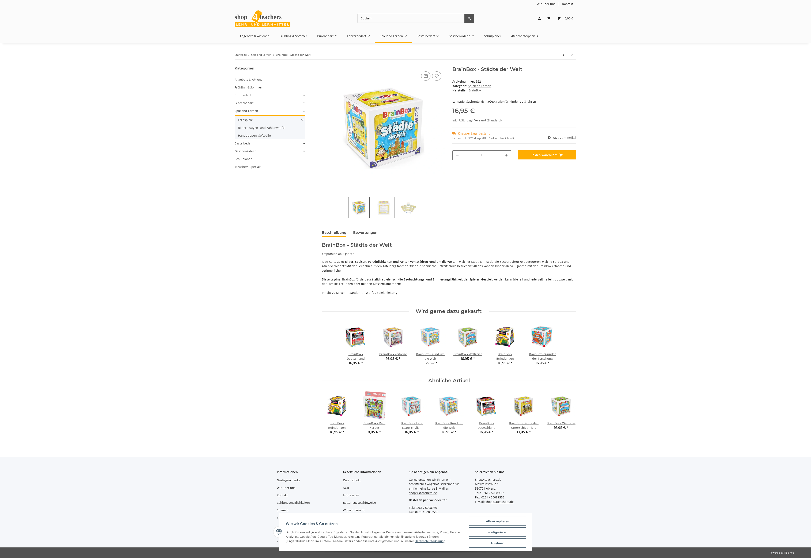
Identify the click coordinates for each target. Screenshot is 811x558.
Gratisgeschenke (288, 480)
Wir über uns (546, 4)
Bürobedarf (243, 95)
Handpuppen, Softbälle (254, 135)
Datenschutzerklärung (430, 541)
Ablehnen (498, 543)
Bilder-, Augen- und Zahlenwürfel (261, 128)
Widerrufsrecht (354, 510)
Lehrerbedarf (244, 103)
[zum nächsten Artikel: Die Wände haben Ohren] (572, 54)
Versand (480, 120)
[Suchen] (469, 18)
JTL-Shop (789, 552)
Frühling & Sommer (248, 87)
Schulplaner (243, 159)
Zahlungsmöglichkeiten (293, 503)
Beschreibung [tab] (334, 233)
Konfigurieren (498, 532)
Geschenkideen (245, 151)
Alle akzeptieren (497, 521)
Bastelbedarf (244, 143)
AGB (346, 488)
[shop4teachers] (262, 18)
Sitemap (282, 510)
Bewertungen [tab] (365, 233)
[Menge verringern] (457, 155)
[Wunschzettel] (549, 18)
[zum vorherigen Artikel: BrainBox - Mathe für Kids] (563, 54)
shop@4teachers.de (423, 493)
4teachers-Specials (248, 167)
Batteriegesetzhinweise (359, 503)
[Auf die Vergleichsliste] (425, 76)
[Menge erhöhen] (506, 155)
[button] (539, 18)
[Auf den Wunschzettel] (436, 76)
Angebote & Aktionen (249, 80)
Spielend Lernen (479, 86)
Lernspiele (245, 120)
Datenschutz (352, 480)
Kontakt (567, 4)
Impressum (351, 495)
